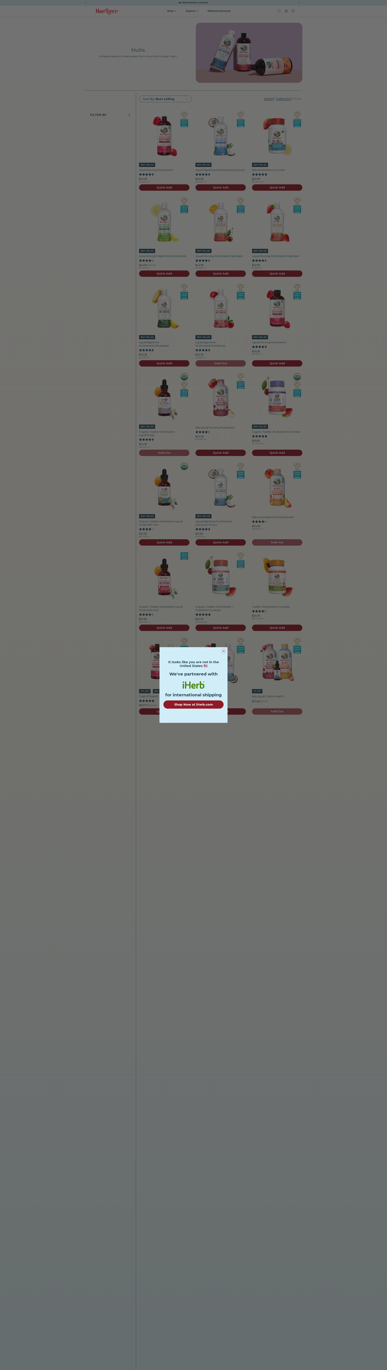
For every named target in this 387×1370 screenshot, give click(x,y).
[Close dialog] (223, 651)
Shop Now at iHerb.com (193, 704)
